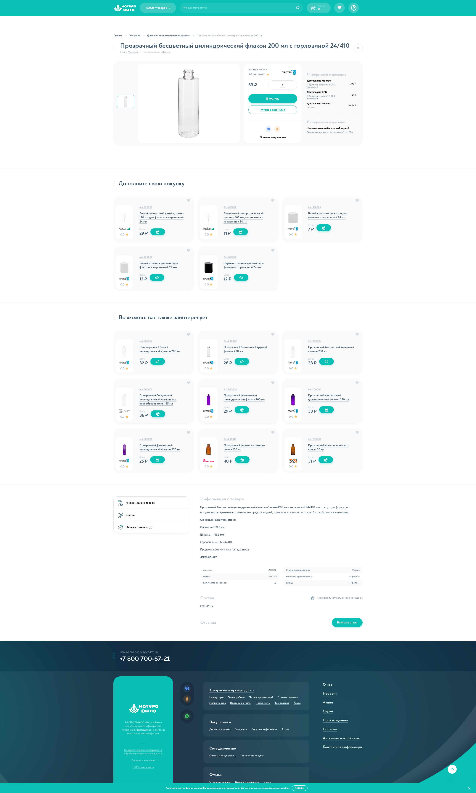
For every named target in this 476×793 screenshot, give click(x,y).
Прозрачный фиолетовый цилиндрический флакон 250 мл (328, 397)
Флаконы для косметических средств (168, 35)
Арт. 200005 (145, 439)
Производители (335, 720)
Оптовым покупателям (273, 137)
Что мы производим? (261, 697)
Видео (267, 782)
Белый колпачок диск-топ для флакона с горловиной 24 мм (158, 265)
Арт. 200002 (230, 341)
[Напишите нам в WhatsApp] (187, 716)
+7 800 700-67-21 (145, 658)
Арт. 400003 (145, 207)
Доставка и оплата (219, 729)
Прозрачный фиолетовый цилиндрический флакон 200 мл (244, 397)
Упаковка (134, 35)
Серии (328, 711)
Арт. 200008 (230, 389)
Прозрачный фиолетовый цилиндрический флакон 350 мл (159, 447)
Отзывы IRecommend (247, 782)
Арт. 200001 (145, 389)
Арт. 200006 (314, 341)
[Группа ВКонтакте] (187, 688)
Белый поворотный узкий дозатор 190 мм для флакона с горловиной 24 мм (161, 217)
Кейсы (297, 702)
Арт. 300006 (145, 257)
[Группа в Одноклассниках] (187, 699)
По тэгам (330, 729)
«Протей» (166, 52)
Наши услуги (216, 697)
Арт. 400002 (230, 207)
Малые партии (217, 702)
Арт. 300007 (230, 257)
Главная (117, 35)
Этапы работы (236, 697)
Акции (285, 729)
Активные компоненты (341, 738)
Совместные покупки (252, 755)
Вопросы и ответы (240, 702)
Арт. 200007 (145, 341)
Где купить (241, 729)
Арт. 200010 (230, 439)
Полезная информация (264, 729)
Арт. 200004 (314, 439)
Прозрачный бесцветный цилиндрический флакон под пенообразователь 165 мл (157, 399)
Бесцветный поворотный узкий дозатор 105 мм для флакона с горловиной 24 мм (243, 217)
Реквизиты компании (143, 760)
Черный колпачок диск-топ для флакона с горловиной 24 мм (244, 265)
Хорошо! (299, 788)
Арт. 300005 (314, 207)
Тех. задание (282, 702)
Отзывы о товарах (220, 782)
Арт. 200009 (314, 389)
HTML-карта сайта (143, 766)
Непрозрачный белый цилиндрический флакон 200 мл (159, 349)
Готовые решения (288, 697)
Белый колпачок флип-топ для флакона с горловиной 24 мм (327, 215)
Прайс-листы (263, 702)
